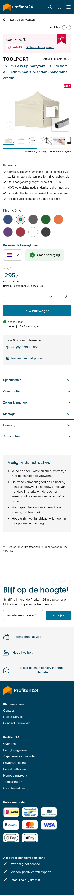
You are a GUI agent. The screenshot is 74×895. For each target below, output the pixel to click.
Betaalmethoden (14, 769)
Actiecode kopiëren (40, 47)
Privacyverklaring (15, 762)
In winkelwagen (37, 310)
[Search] (49, 7)
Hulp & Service (13, 716)
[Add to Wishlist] (65, 296)
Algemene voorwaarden (19, 756)
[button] (59, 7)
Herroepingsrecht (15, 775)
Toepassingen (12, 781)
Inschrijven (58, 615)
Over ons (9, 743)
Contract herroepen (16, 723)
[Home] (5, 19)
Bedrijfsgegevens (15, 750)
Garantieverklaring (15, 788)
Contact (8, 710)
